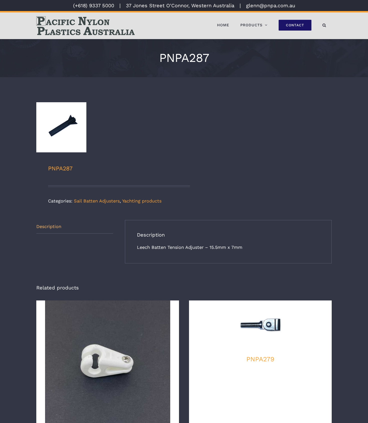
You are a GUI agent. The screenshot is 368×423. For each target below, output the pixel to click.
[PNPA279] (260, 325)
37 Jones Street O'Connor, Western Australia (180, 6)
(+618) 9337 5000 (93, 6)
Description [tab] (48, 226)
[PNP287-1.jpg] (107, 127)
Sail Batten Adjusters (97, 200)
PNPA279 (260, 359)
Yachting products (141, 200)
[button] (324, 25)
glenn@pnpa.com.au (270, 6)
